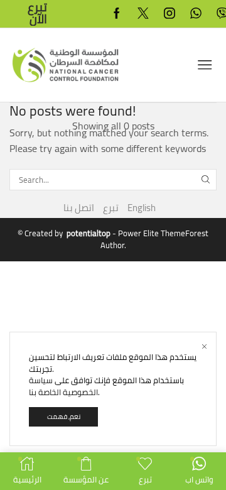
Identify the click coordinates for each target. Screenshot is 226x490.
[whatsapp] (196, 14)
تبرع (111, 207)
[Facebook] (116, 14)
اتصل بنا (78, 207)
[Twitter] (143, 14)
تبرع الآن (37, 13)
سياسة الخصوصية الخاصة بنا (63, 386)
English (141, 207)
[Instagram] (169, 14)
